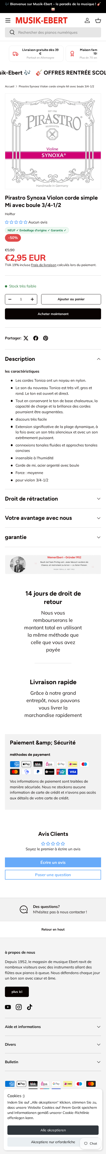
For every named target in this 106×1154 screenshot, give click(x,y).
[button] (98, 20)
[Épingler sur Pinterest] (46, 338)
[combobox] (53, 32)
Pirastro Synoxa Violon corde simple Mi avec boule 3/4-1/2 (56, 86)
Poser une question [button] (53, 874)
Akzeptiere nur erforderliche (53, 1142)
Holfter (10, 214)
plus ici (17, 992)
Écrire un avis (53, 862)
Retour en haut (53, 929)
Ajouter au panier (71, 299)
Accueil (9, 86)
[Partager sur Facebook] (36, 338)
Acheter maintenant (53, 314)
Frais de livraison (43, 265)
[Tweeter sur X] (26, 338)
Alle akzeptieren (53, 1130)
